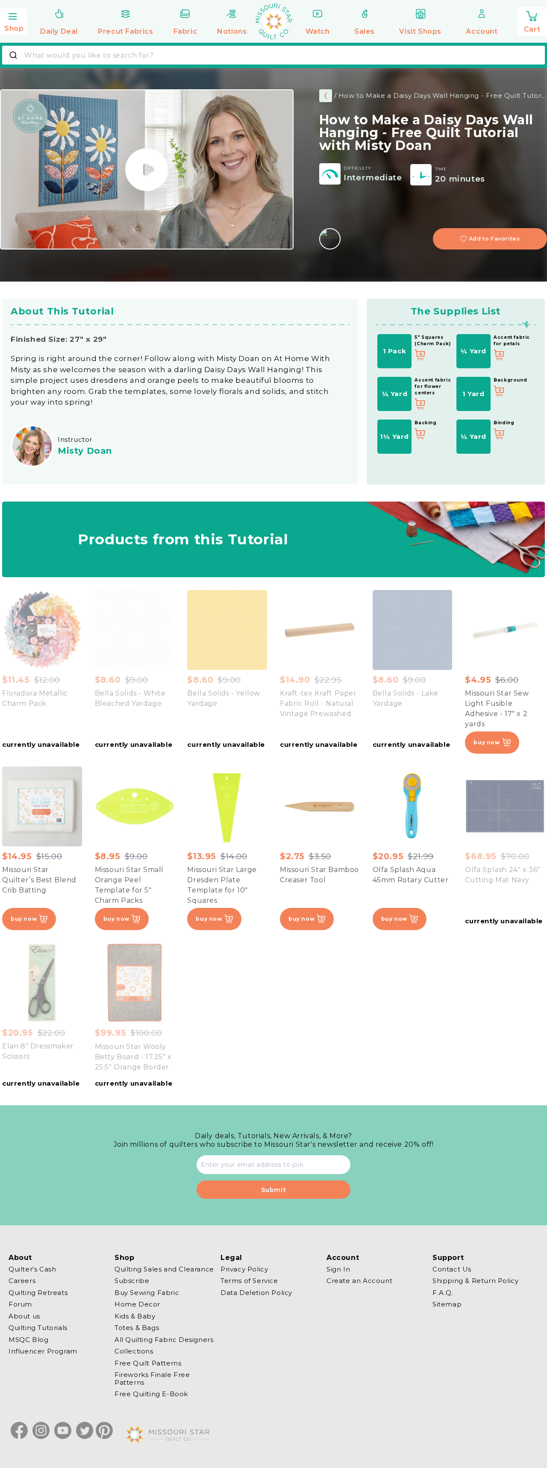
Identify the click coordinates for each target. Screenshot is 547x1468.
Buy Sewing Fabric (147, 1293)
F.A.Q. (442, 1293)
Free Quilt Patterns (148, 1363)
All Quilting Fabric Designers (164, 1340)
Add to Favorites (494, 238)
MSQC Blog (28, 1340)
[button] (13, 20)
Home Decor (137, 1305)
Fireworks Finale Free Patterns (152, 1379)
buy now (486, 742)
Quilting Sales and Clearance (164, 1269)
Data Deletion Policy (256, 1293)
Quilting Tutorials (38, 1328)
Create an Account (359, 1281)
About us (24, 1316)
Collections (134, 1352)
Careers (22, 1281)
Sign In (338, 1269)
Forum (20, 1305)
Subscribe (132, 1281)
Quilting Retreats (38, 1293)
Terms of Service (249, 1281)
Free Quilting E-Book (151, 1394)
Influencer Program (43, 1352)
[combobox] (273, 55)
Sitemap (447, 1305)
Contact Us (451, 1269)
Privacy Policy (244, 1269)
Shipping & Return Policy (475, 1281)
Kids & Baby (135, 1316)
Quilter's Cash (32, 1269)
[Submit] (14, 55)
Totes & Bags (137, 1328)
